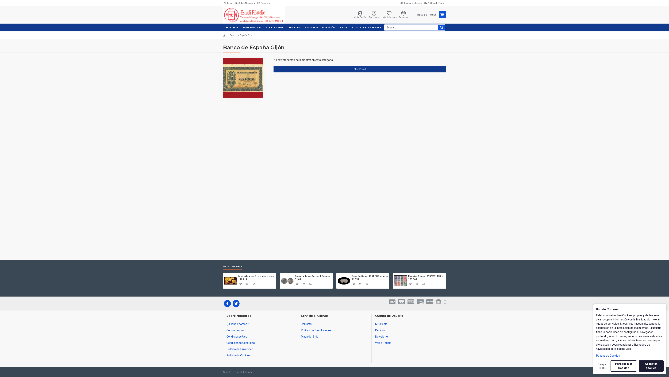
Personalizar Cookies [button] (623, 366)
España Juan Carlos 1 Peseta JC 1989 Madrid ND (313, 276)
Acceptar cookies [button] (651, 366)
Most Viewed (232, 266)
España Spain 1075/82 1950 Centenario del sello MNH (426, 276)
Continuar (360, 69)
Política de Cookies (608, 355)
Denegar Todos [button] (602, 366)
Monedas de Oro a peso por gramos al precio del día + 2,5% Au (256, 276)
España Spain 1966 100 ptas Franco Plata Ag (370, 276)
